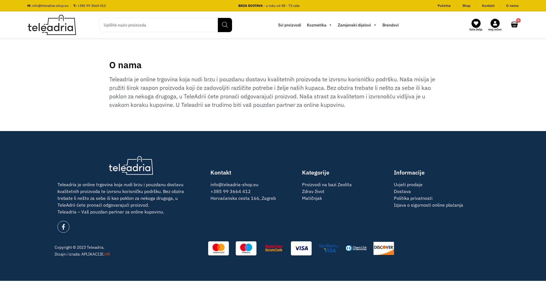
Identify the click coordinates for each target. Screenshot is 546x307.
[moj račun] (495, 23)
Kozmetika (316, 25)
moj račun (495, 29)
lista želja (476, 29)
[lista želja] (476, 23)
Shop (466, 5)
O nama (512, 5)
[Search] (225, 25)
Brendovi (390, 25)
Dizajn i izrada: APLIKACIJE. (82, 254)
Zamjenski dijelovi (354, 25)
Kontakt (488, 5)
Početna (444, 5)
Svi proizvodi (289, 25)
